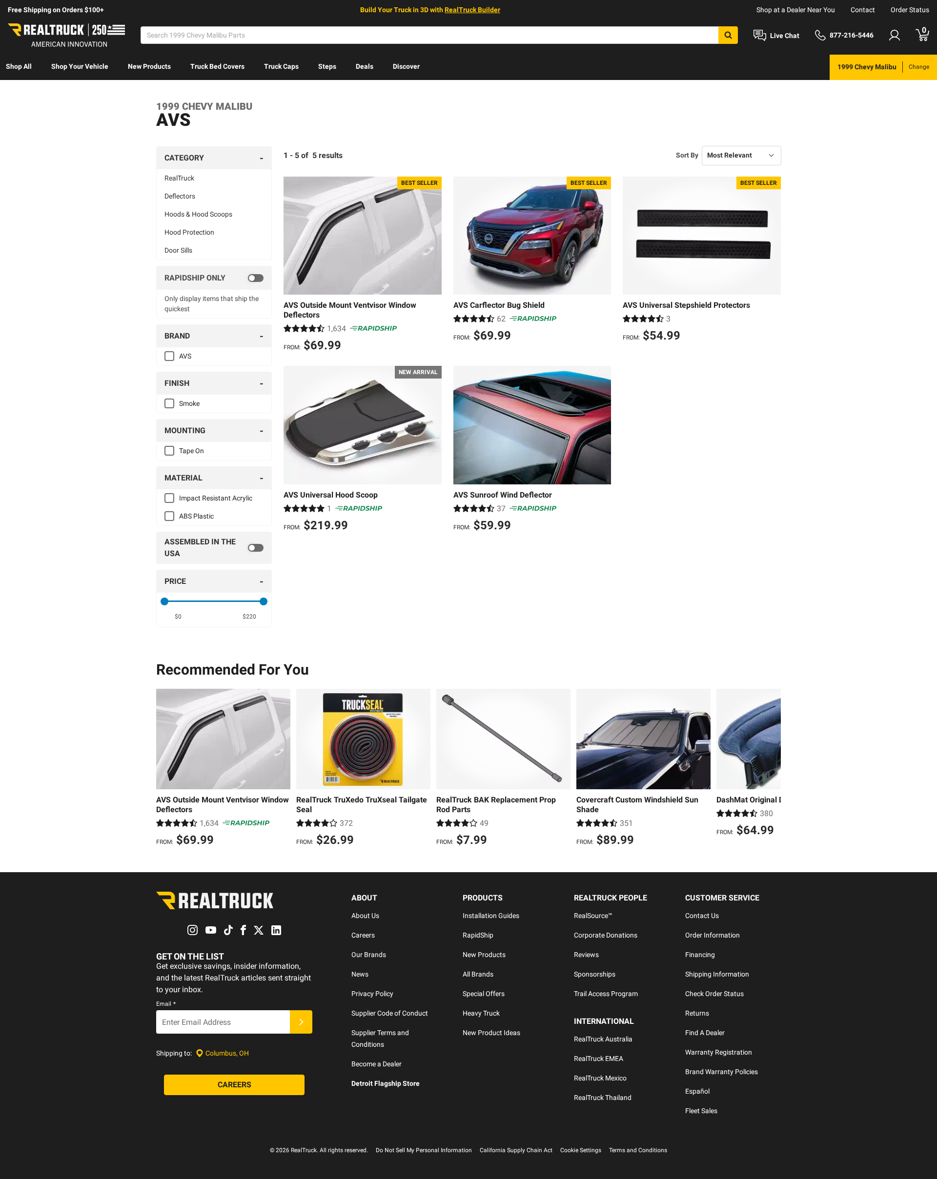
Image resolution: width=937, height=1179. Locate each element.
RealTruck (179, 178)
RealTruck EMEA (598, 1058)
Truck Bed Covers (217, 66)
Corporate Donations (605, 935)
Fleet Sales (701, 1111)
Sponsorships (594, 974)
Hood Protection (189, 232)
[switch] (214, 278)
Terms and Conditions (638, 1150)
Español (697, 1091)
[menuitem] (19, 67)
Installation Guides (491, 915)
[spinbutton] (178, 616)
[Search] (728, 35)
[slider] (164, 601)
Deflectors (179, 196)
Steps (327, 66)
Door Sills (178, 250)
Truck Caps (281, 66)
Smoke (189, 403)
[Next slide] (771, 768)
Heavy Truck (481, 1013)
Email (166, 1003)
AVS (185, 356)
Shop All (19, 66)
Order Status (910, 10)
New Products (149, 66)
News (359, 974)
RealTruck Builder (472, 10)
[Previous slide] (166, 768)
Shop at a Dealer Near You (795, 10)
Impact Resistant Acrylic (215, 498)
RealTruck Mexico (600, 1078)
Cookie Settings (580, 1150)
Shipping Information (717, 974)
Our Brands (368, 955)
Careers (363, 935)
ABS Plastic (196, 516)
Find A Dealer (705, 1033)
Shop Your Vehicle (79, 66)
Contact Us (702, 915)
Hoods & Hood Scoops (198, 214)
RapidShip (478, 935)
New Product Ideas (491, 1033)
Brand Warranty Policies (721, 1072)
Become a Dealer (376, 1064)
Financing (700, 955)
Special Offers (484, 994)
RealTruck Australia (603, 1039)
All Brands (478, 974)
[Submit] (301, 1022)
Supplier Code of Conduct (389, 1013)
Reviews (586, 955)
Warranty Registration (718, 1052)
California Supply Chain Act (516, 1150)
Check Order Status (714, 994)
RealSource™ (593, 915)
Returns (697, 1013)
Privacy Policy (372, 994)
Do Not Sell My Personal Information (424, 1150)
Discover (406, 66)
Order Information (712, 935)
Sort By (687, 155)
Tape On (191, 451)
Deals (364, 66)
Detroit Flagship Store (385, 1083)
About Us (365, 915)
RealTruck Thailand (602, 1097)
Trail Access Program (606, 994)
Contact (863, 10)
